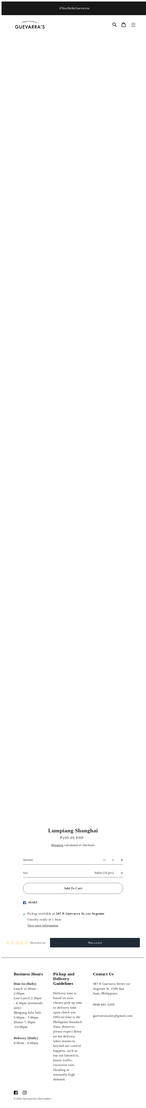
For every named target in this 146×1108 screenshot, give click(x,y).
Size (25, 872)
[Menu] (133, 24)
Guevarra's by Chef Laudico (37, 1098)
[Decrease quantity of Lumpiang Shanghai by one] (104, 859)
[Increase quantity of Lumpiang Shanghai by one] (121, 859)
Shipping (57, 845)
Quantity (28, 859)
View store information (42, 925)
